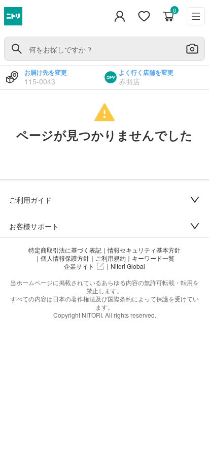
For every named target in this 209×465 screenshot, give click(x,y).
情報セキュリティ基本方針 (144, 250)
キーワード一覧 (153, 258)
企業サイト (79, 266)
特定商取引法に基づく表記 (64, 250)
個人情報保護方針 (65, 258)
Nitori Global (128, 266)
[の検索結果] (17, 49)
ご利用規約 (110, 258)
